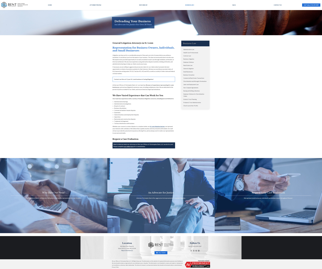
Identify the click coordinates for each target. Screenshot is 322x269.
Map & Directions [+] (127, 250)
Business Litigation (188, 59)
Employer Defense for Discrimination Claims (193, 95)
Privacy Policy (115, 267)
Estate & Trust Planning (190, 99)
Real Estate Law (187, 65)
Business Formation (188, 75)
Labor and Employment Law (191, 84)
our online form (129, 146)
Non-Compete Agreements (190, 87)
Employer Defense (188, 62)
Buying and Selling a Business (191, 91)
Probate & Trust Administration (192, 102)
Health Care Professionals (190, 52)
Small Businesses (188, 71)
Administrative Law (188, 49)
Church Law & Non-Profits (190, 105)
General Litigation (188, 68)
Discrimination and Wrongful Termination (195, 81)
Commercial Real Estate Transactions (193, 78)
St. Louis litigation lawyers (157, 126)
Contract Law (187, 56)
